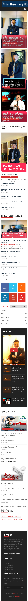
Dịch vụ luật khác (14, 320)
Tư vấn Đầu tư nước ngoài (8, 84)
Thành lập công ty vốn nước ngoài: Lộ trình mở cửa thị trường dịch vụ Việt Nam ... (14, 446)
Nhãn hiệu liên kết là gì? (7, 476)
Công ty (3, 516)
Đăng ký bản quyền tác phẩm (8, 273)
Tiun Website (17, 596)
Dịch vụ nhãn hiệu (14, 317)
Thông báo (14, 310)
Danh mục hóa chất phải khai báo (9, 453)
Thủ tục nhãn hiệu (14, 313)
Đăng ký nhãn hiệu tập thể (7, 207)
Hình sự (20, 519)
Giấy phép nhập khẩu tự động (8, 458)
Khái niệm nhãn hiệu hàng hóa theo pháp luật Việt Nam (13, 507)
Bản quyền (4, 519)
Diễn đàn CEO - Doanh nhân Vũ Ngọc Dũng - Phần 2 (18, 399)
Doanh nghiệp (10, 516)
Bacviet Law (15, 593)
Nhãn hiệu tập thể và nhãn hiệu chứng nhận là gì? (13, 488)
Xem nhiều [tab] (22, 306)
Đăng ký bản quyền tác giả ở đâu (9, 268)
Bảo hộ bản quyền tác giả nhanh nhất (10, 262)
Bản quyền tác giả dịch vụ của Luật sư (10, 251)
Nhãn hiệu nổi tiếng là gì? (7, 483)
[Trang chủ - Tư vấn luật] (14, 4)
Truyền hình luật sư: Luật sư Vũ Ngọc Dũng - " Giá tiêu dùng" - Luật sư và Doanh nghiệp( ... (18, 379)
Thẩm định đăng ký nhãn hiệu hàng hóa (11, 196)
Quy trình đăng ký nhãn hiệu (8, 183)
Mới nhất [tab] (14, 306)
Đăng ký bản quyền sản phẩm (8, 256)
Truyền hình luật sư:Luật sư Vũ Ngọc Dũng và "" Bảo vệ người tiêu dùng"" (18, 368)
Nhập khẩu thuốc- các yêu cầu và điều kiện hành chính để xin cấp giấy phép (13, 434)
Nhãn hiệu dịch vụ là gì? (7, 494)
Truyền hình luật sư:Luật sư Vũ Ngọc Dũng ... (13, 365)
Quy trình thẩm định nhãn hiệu (9, 174)
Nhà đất (10, 519)
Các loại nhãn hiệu (14, 323)
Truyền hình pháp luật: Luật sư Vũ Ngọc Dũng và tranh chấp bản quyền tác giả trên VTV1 (18, 390)
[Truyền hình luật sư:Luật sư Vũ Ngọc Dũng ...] (14, 350)
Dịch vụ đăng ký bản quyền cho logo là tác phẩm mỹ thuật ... (14, 241)
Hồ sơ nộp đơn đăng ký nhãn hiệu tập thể (11, 201)
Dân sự (15, 519)
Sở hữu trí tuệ (18, 516)
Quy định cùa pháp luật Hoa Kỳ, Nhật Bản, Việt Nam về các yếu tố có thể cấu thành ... (14, 500)
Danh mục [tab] (5, 306)
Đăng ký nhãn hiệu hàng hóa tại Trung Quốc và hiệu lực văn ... (13, 190)
